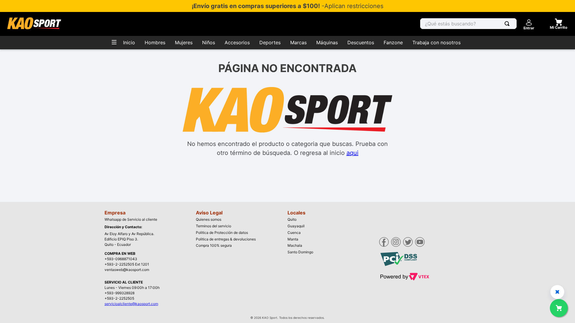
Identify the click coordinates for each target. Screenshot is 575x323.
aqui (352, 152)
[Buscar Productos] (508, 23)
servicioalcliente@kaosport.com (131, 303)
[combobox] (468, 23)
